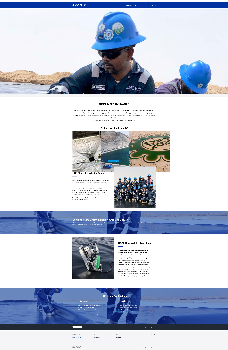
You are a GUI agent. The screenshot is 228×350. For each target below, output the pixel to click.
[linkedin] (148, 1)
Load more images (114, 161)
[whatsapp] (150, 1)
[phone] (155, 1)
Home (73, 95)
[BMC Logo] (79, 4)
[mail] (152, 1)
